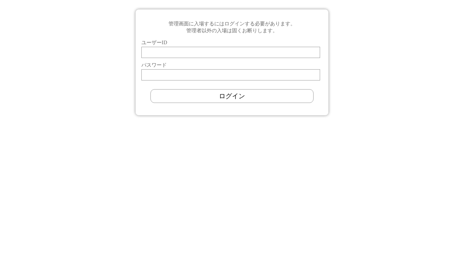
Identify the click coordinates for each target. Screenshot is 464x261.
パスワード (154, 65)
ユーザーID (154, 42)
